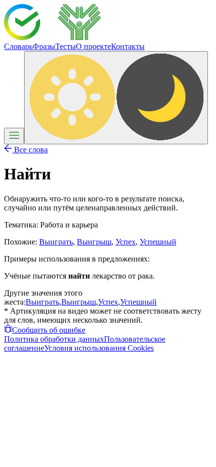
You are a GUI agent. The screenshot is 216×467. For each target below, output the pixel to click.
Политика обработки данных (54, 339)
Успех (126, 242)
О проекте (93, 46)
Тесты (65, 46)
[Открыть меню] (14, 136)
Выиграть (56, 242)
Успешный (158, 242)
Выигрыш (94, 242)
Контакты (128, 46)
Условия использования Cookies (99, 348)
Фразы (44, 46)
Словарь (18, 46)
